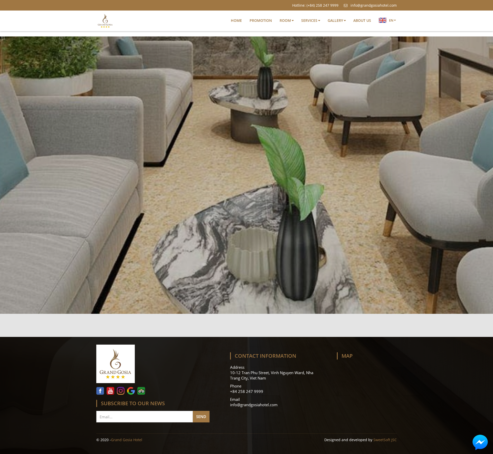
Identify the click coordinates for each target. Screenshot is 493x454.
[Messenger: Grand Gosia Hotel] (480, 442)
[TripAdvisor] (141, 391)
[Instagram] (121, 391)
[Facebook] (100, 391)
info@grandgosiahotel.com (373, 5)
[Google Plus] (131, 391)
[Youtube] (110, 391)
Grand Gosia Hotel (126, 440)
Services (309, 20)
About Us (362, 20)
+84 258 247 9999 (247, 391)
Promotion (261, 20)
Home (236, 20)
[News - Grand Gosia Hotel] (105, 21)
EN (391, 20)
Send (201, 416)
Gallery (335, 20)
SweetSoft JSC (385, 440)
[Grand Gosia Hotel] (153, 365)
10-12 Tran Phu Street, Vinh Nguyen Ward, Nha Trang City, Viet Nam (271, 375)
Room (285, 20)
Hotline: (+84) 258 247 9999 (315, 5)
